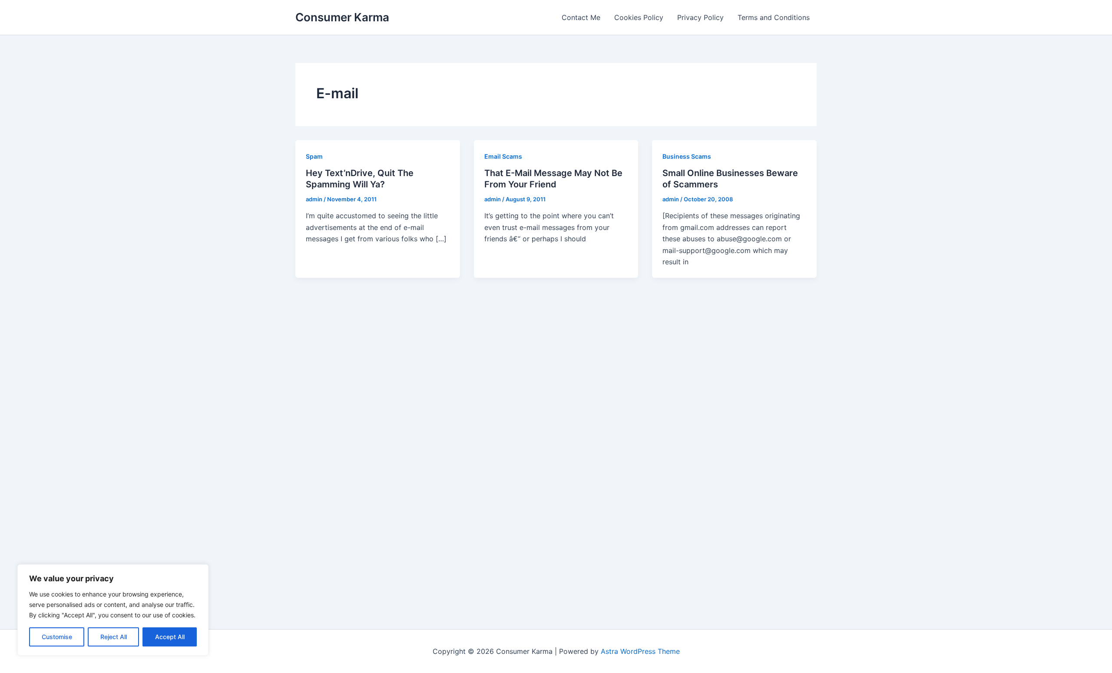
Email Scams (503, 156)
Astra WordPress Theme (640, 651)
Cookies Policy (638, 17)
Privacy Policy (700, 17)
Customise (57, 636)
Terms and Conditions (774, 17)
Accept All (170, 636)
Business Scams (686, 156)
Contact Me (581, 17)
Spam (314, 156)
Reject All (113, 636)
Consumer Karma (342, 17)
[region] (112, 610)
